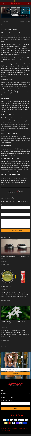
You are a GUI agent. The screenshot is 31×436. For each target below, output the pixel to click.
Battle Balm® (8, 428)
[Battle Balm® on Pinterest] (17, 415)
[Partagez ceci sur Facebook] (13, 191)
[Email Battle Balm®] (9, 415)
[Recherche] (25, 3)
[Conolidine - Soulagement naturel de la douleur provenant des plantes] (15, 313)
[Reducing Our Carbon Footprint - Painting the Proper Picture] (15, 247)
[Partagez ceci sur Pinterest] (17, 191)
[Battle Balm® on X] (19, 415)
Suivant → (28, 21)
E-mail (2, 211)
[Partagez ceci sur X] (9, 191)
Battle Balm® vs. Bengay (7, 286)
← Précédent (21, 21)
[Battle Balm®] (15, 3)
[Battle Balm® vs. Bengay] (15, 277)
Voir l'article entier (5, 264)
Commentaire (3, 217)
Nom (2, 204)
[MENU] (0, 3)
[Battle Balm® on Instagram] (14, 415)
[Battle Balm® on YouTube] (22, 415)
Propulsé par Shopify (5, 430)
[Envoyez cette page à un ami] (21, 191)
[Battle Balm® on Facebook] (12, 415)
